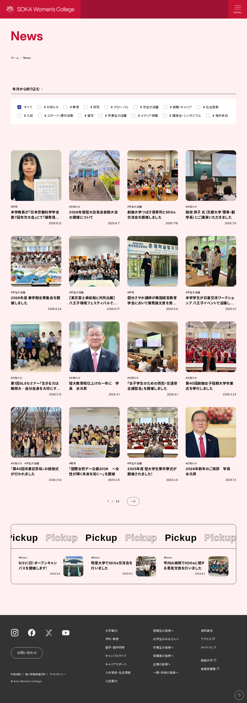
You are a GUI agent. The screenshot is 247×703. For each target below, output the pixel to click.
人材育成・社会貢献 (118, 672)
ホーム (15, 57)
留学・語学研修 (115, 647)
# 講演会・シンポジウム (185, 116)
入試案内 (111, 681)
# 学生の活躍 (149, 107)
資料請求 (207, 631)
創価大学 (207, 660)
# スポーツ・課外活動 (58, 116)
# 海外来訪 (220, 116)
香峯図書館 (208, 669)
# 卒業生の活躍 (116, 116)
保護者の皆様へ (163, 656)
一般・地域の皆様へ (165, 672)
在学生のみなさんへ (166, 639)
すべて (28, 107)
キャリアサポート (116, 664)
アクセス (206, 639)
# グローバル (120, 107)
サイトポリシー (58, 674)
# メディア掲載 (148, 116)
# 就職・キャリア (181, 107)
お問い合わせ (27, 653)
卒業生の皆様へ (163, 647)
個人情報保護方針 (35, 674)
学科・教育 (112, 639)
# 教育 (74, 107)
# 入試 (28, 116)
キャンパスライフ (115, 656)
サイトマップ (209, 647)
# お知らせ (51, 107)
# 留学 (89, 116)
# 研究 (95, 107)
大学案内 (111, 631)
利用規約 (16, 674)
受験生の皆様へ (163, 631)
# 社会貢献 (211, 107)
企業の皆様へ (162, 664)
